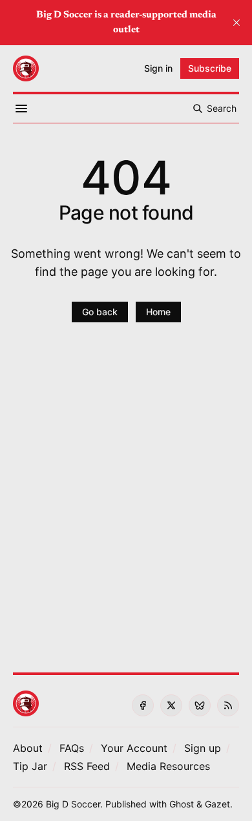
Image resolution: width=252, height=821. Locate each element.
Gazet (217, 803)
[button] (134, 748)
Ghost (181, 803)
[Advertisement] (126, 505)
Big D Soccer (73, 803)
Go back (100, 311)
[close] (236, 22)
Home (158, 311)
